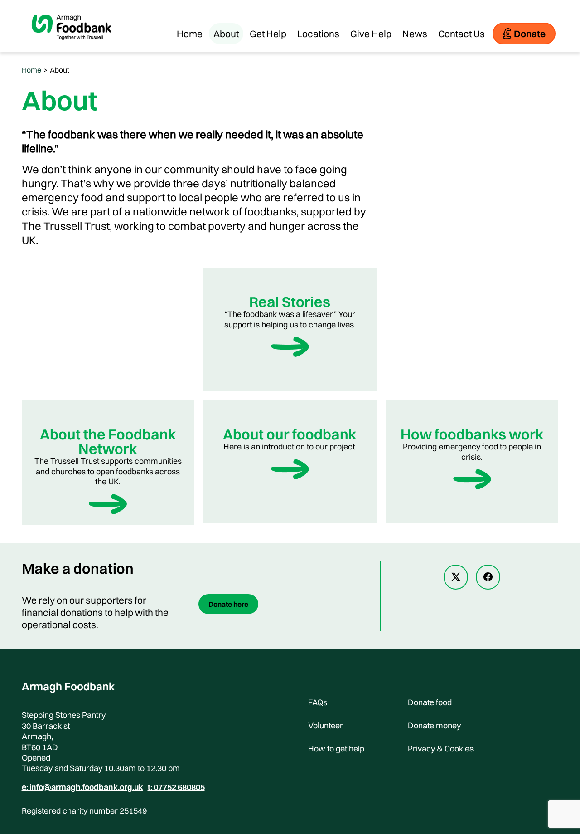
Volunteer (325, 725)
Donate (530, 33)
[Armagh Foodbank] (71, 47)
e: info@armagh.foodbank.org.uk (82, 787)
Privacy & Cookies (441, 748)
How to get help (336, 748)
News (414, 33)
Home (190, 33)
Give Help (371, 33)
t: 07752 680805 (176, 787)
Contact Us (461, 33)
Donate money (434, 725)
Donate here (228, 604)
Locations (318, 33)
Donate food (430, 702)
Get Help (268, 33)
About (226, 33)
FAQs (317, 702)
